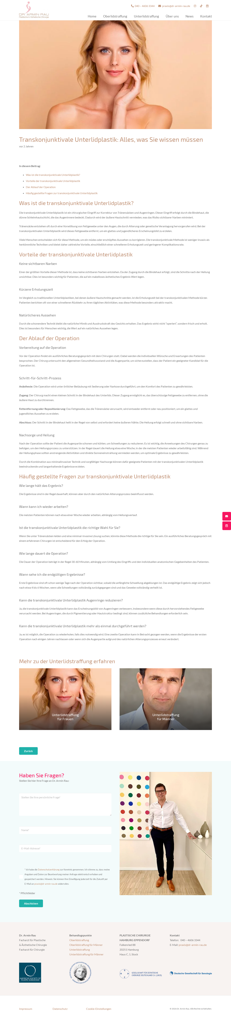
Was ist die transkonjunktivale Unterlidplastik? (53, 174)
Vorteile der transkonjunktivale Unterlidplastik (53, 180)
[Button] (226, 516)
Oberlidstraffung (79, 940)
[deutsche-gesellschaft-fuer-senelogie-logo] (191, 972)
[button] (130, 16)
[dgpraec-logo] (90, 973)
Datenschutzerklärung (49, 869)
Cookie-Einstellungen (98, 1008)
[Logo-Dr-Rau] (34, 10)
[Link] (195, 5)
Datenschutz (60, 1008)
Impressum (25, 1008)
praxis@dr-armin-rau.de (45, 883)
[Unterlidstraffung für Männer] (166, 699)
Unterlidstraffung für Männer (86, 954)
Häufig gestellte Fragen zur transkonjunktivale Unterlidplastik (62, 193)
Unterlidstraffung (79, 949)
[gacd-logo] (141, 974)
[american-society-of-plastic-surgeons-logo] (40, 973)
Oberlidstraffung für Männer (86, 944)
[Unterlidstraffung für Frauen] (65, 699)
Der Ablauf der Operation (41, 187)
